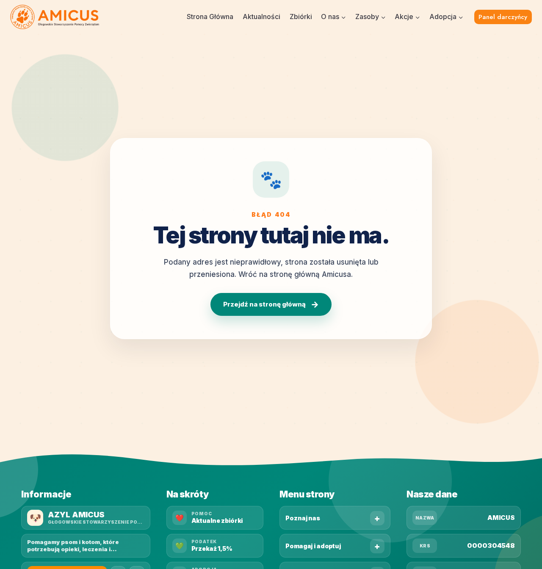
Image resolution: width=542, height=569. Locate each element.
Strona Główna (210, 16)
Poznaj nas (302, 518)
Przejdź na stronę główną (271, 304)
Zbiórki (301, 16)
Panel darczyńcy (502, 17)
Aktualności (261, 16)
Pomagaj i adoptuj (313, 546)
